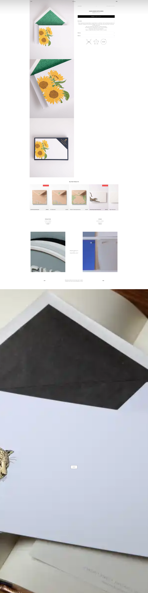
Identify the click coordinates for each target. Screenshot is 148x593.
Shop (74, 467)
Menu (74, 1)
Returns (79, 35)
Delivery (79, 32)
